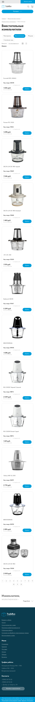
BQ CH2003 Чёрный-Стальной (12, 387)
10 (13, 584)
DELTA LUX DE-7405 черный (11, 166)
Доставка (4, 649)
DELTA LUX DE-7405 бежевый (12, 210)
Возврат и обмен (6, 620)
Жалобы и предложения (13, 688)
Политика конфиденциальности (11, 628)
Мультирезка (7, 36)
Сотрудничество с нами (9, 625)
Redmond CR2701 (8, 299)
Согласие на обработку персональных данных (15, 633)
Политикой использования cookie (11, 700)
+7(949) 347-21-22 (7, 679)
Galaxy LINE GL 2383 (9, 475)
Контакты (4, 657)
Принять (24, 700)
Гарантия (4, 647)
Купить (27, 89)
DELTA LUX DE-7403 (9, 564)
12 (21, 584)
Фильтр (4, 46)
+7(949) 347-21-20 (7, 682)
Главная (4, 18)
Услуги (4, 622)
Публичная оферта (7, 630)
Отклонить (30, 700)
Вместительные (19, 36)
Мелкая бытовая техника (14, 18)
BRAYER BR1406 (7, 343)
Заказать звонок (28, 1)
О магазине (5, 644)
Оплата (4, 652)
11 (17, 584)
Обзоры (4, 654)
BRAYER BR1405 (7, 520)
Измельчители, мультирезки (9, 21)
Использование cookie (8, 635)
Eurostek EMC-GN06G (9, 78)
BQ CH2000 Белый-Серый (11, 431)
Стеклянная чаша (8, 40)
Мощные (30, 36)
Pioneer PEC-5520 (8, 122)
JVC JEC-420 (7, 255)
